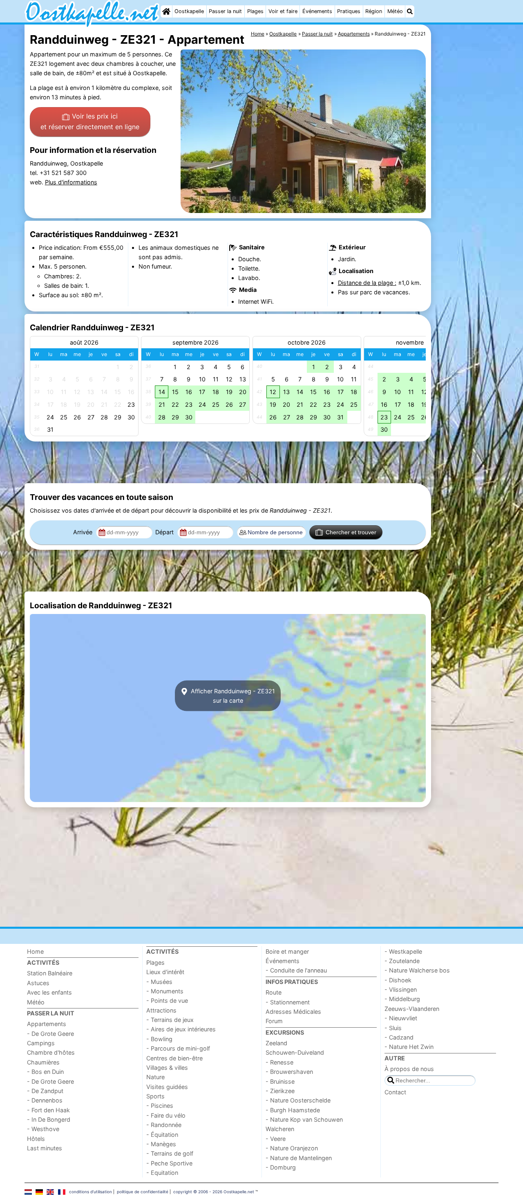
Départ (165, 532)
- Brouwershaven (289, 1071)
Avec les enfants (49, 992)
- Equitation (162, 1172)
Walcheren (280, 1128)
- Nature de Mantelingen (299, 1157)
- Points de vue (167, 1000)
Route (274, 992)
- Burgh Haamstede (293, 1110)
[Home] (166, 11)
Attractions (161, 1010)
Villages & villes (167, 1067)
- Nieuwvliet (400, 1018)
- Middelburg (402, 998)
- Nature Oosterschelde (298, 1100)
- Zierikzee (280, 1090)
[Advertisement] (465, 212)
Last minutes (44, 1148)
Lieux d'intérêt (165, 971)
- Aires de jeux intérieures (181, 1029)
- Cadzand (398, 1037)
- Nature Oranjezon (292, 1148)
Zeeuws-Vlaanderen (411, 1008)
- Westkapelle (403, 951)
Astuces (38, 982)
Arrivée (83, 532)
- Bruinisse (280, 1081)
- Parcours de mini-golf (178, 1048)
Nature (155, 1076)
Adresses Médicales (293, 1011)
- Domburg (281, 1167)
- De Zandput (45, 1090)
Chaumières (43, 1062)
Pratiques (348, 11)
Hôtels (36, 1138)
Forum (274, 1020)
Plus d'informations (71, 182)
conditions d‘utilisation (90, 1191)
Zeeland (276, 1043)
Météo (395, 11)
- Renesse (279, 1062)
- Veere (276, 1138)
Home (35, 951)
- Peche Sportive (169, 1163)
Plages (255, 11)
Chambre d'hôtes (51, 1052)
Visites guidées (167, 1086)
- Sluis (393, 1027)
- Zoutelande (402, 960)
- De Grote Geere (50, 1033)
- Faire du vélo (166, 1115)
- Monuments (164, 991)
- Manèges (161, 1144)
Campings (41, 1043)
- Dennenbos (45, 1100)
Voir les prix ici (89, 121)
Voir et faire (282, 11)
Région (373, 11)
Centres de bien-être (174, 1058)
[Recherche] (409, 11)
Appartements (46, 1023)
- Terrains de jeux (170, 1019)
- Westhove (43, 1128)
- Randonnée (163, 1124)
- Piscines (159, 1105)
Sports (155, 1096)
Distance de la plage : (367, 282)
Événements (317, 11)
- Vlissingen (400, 989)
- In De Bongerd (48, 1119)
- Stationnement (288, 1002)
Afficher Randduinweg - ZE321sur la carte (232, 696)
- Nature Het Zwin (409, 1046)
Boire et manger (287, 951)
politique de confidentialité (142, 1191)
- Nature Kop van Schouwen (304, 1119)
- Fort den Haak (48, 1110)
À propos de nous (409, 1068)
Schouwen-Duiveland (295, 1052)
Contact (395, 1092)
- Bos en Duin (45, 1071)
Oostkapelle (189, 11)
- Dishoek (397, 980)
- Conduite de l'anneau (296, 970)
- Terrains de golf (169, 1153)
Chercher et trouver (351, 532)
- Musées (159, 981)
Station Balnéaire (49, 973)
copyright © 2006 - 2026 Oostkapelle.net (213, 1191)
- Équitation (162, 1134)
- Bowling (159, 1038)
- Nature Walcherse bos (417, 970)
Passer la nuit (225, 11)
